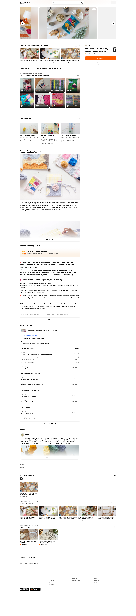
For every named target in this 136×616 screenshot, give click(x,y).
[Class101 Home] (25, 3)
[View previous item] (76, 118)
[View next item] (79, 118)
